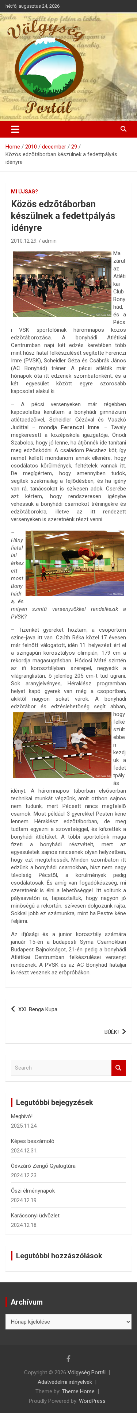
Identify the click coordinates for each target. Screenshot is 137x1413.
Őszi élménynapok (33, 1190)
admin (49, 241)
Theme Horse (78, 1391)
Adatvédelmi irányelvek (65, 1382)
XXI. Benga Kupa (37, 1009)
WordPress (92, 1401)
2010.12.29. (24, 241)
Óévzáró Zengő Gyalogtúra (43, 1166)
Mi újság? (24, 192)
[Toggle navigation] (15, 129)
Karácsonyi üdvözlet (35, 1215)
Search (118, 1068)
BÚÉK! (111, 1032)
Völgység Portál (87, 1372)
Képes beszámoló (32, 1141)
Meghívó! (22, 1116)
